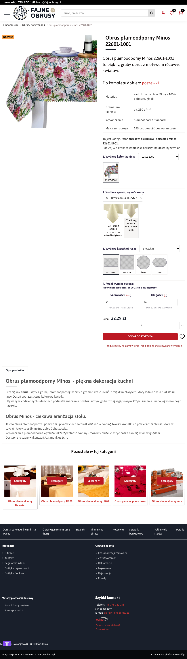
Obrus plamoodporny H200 (56, 501)
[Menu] (6, 13)
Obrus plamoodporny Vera (167, 501)
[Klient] (163, 13)
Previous (6, 484)
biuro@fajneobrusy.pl (48, 2)
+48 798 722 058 (23, 2)
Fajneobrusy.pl (10, 24)
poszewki (150, 83)
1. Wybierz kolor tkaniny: (119, 156)
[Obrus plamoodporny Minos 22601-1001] (50, 81)
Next (180, 484)
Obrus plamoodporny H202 (93, 501)
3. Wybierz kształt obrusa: (119, 248)
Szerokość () (120, 295)
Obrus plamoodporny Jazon (130, 501)
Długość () (159, 295)
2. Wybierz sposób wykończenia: (123, 192)
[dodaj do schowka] (182, 336)
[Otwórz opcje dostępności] (7, 643)
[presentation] (15, 370)
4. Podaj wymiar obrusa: (130, 285)
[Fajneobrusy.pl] (34, 13)
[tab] (15, 370)
